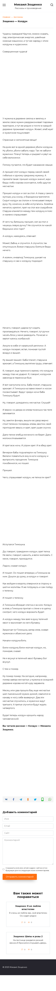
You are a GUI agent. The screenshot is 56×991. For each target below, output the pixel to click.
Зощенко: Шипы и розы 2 (28, 936)
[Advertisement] (28, 85)
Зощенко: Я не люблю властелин (28, 907)
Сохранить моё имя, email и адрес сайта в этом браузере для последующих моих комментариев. (27, 869)
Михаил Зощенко (28, 4)
